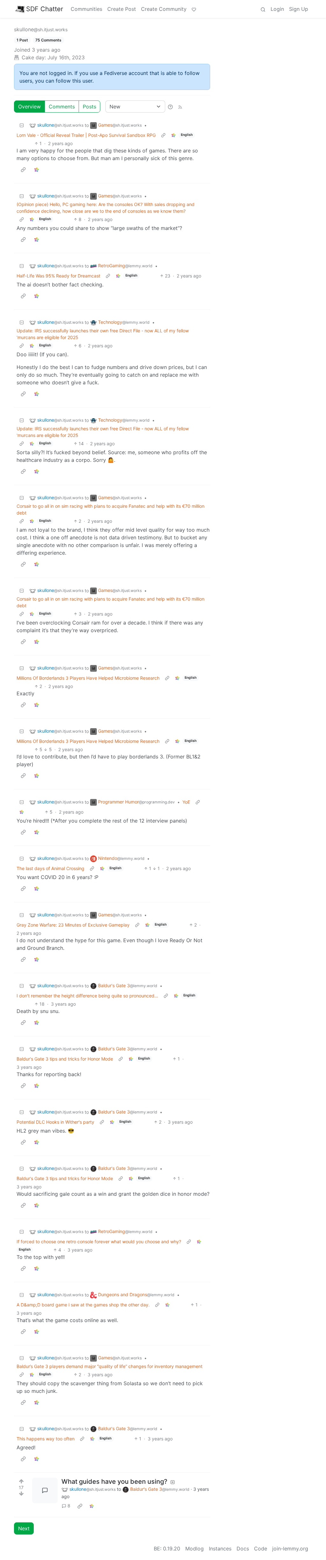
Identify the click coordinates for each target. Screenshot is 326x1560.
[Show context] (163, 135)
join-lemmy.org (290, 1548)
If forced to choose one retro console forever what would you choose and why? (99, 1241)
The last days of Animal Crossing (50, 868)
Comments (62, 106)
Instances (220, 1548)
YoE (186, 802)
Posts (89, 106)
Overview (29, 106)
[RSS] (180, 106)
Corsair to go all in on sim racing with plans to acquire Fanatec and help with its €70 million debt (110, 509)
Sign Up (298, 9)
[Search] (263, 9)
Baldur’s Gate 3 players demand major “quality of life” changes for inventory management (109, 1366)
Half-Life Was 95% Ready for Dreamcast (58, 275)
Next (24, 1528)
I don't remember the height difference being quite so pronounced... (87, 995)
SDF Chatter (44, 9)
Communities (86, 9)
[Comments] (45, 1490)
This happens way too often (45, 1438)
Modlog (194, 1548)
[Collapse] (22, 125)
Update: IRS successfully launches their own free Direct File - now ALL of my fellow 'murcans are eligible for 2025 (103, 334)
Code (260, 1548)
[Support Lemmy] (194, 9)
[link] (173, 135)
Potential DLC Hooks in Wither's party (55, 1122)
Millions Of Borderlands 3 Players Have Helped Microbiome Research (88, 678)
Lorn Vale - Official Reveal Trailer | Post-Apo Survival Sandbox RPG (86, 135)
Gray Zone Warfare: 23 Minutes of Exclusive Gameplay (73, 925)
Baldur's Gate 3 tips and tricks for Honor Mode (65, 1058)
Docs (243, 1548)
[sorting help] (170, 106)
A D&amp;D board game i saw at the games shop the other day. (83, 1304)
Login (277, 9)
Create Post (121, 9)
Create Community (164, 9)
